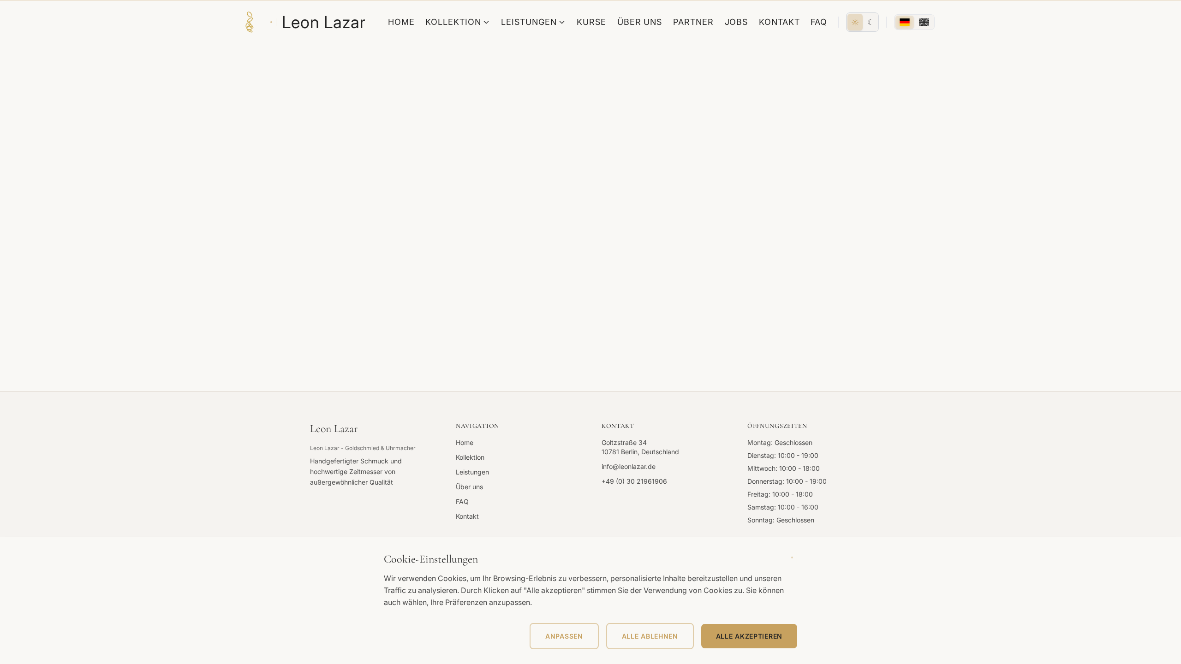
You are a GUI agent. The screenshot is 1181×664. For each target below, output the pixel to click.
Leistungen (528, 22)
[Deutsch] (904, 22)
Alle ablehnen (650, 636)
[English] (924, 22)
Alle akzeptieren (749, 636)
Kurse (591, 22)
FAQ (819, 22)
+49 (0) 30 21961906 (634, 481)
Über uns (639, 22)
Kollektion (453, 22)
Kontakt (779, 22)
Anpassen (564, 636)
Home (401, 22)
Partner (693, 22)
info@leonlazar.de (629, 466)
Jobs (736, 22)
